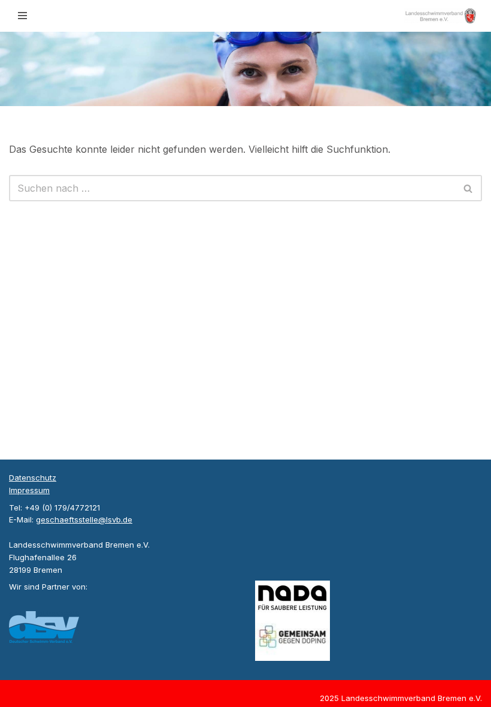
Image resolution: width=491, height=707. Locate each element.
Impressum (29, 490)
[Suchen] (468, 188)
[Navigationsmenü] (22, 15)
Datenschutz (32, 477)
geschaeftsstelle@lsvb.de (84, 519)
